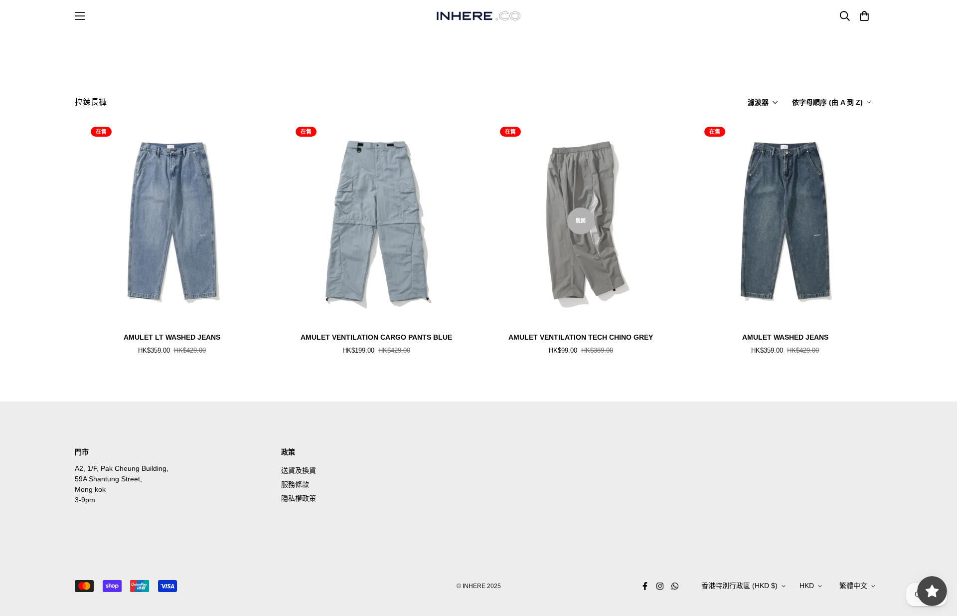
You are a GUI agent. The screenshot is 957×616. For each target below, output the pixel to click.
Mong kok (90, 489)
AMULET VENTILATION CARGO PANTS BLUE (376, 337)
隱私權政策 (298, 498)
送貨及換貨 (298, 470)
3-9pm (85, 500)
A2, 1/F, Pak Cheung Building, (121, 468)
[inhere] (478, 16)
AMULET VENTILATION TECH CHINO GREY (580, 337)
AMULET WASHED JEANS (785, 337)
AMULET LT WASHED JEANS (172, 337)
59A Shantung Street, (108, 479)
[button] (862, 16)
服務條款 (295, 484)
